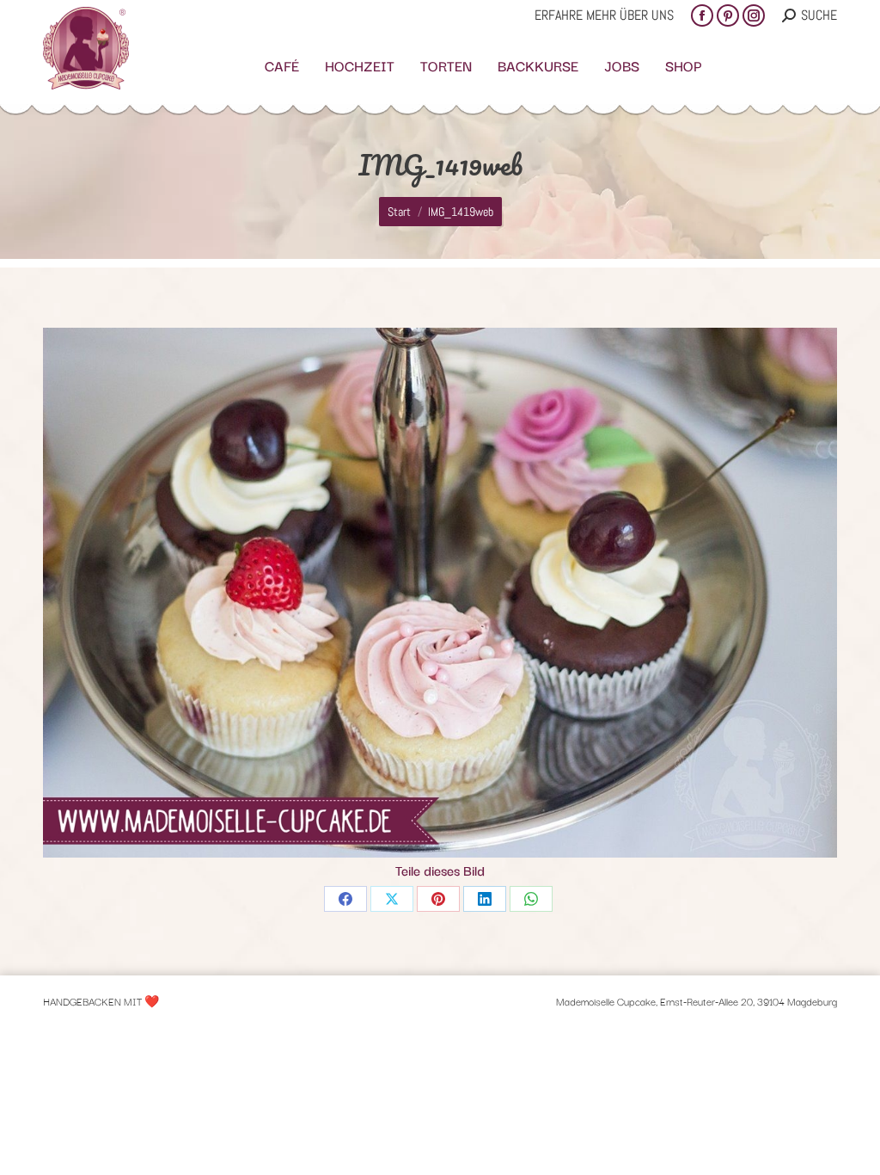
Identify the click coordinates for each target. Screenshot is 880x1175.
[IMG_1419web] (440, 593)
